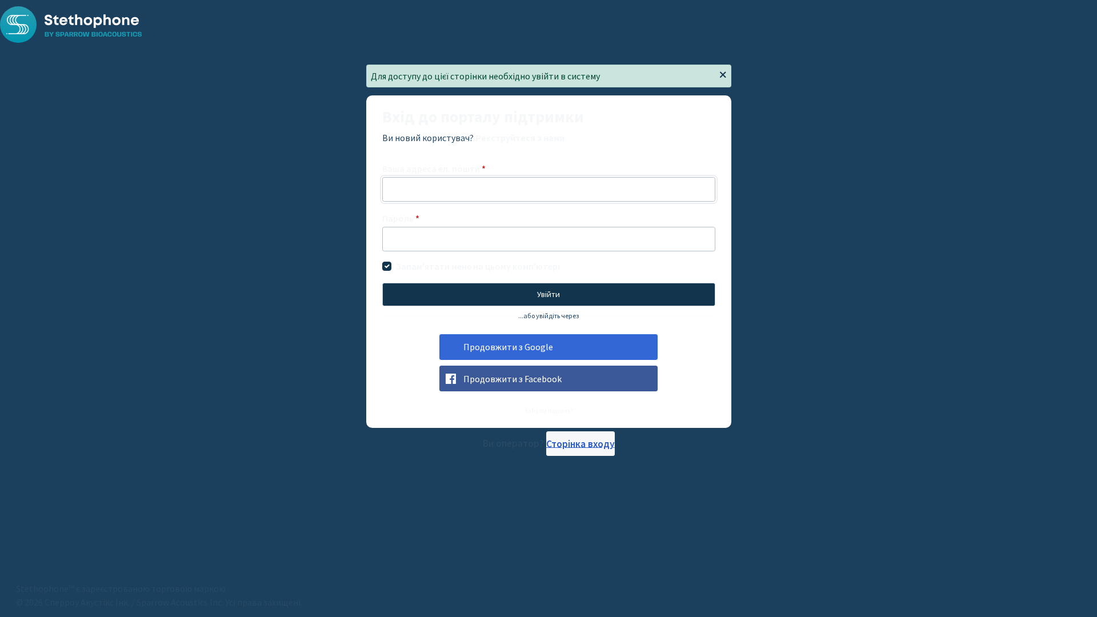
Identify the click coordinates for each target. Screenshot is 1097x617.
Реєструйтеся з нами (519, 137)
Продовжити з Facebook (512, 378)
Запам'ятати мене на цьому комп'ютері (478, 266)
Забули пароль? (549, 410)
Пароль (400, 218)
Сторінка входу (580, 443)
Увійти (548, 294)
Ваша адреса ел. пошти (434, 168)
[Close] (723, 75)
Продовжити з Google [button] (508, 346)
